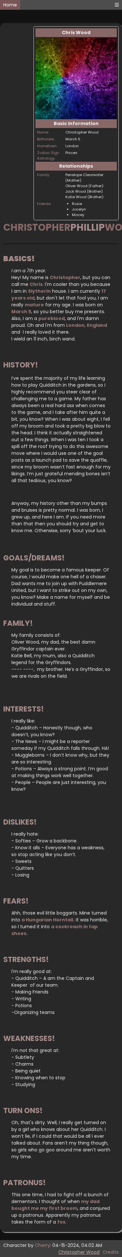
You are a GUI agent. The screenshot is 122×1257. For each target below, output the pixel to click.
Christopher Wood (79, 1252)
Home (10, 5)
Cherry (42, 1245)
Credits (110, 1252)
